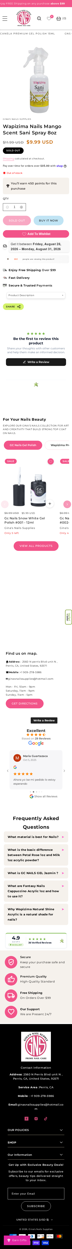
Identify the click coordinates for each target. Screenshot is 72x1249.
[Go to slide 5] (39, 791)
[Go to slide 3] (32, 791)
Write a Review (44, 727)
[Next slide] (67, 511)
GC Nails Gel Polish (23, 451)
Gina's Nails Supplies (41, 1229)
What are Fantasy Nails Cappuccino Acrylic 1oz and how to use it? (33, 891)
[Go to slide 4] (36, 792)
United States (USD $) (32, 1219)
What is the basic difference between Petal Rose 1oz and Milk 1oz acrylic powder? (34, 855)
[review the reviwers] (15, 774)
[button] (68, 617)
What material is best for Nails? (34, 837)
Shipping (8, 165)
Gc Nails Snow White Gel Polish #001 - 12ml (24, 527)
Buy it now (48, 227)
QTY (6, 205)
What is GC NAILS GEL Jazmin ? (33, 873)
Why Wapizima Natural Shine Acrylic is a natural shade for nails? (31, 914)
